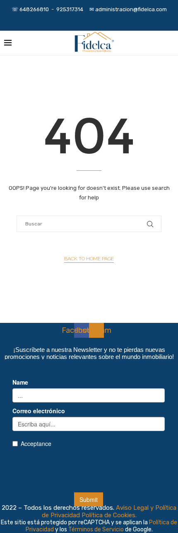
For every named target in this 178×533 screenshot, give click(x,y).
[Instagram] (89, 20)
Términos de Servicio (96, 529)
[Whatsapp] (100, 20)
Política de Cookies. (109, 515)
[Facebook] (78, 20)
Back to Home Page (89, 259)
